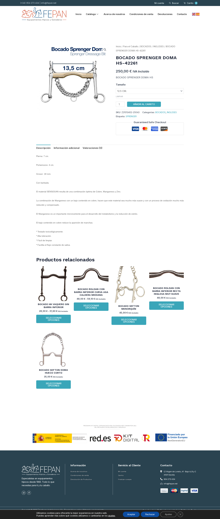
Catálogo (91, 14)
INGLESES (158, 46)
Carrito (192, 3)
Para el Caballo (130, 46)
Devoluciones (165, 14)
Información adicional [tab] (66, 147)
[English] (194, 14)
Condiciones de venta (141, 14)
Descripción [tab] (43, 147)
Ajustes (168, 514)
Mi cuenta (159, 3)
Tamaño (121, 84)
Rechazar (150, 514)
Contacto (182, 14)
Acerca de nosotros (114, 14)
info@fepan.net (48, 3)
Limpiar (119, 96)
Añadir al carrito (144, 104)
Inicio (78, 14)
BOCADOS (145, 46)
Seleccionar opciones (53, 318)
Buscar (175, 3)
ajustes (111, 515)
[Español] (198, 14)
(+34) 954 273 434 (29, 3)
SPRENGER (131, 116)
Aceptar (131, 514)
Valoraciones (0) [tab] (92, 147)
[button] (105, 49)
